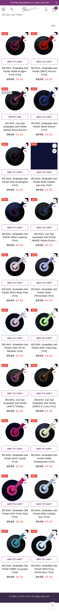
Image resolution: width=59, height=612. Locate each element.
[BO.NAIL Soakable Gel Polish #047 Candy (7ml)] (15, 432)
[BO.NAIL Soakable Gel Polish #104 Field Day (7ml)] (44, 322)
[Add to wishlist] (25, 35)
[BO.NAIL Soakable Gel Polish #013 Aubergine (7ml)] (15, 156)
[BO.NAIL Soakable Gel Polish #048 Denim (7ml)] (44, 100)
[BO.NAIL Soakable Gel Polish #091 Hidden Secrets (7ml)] (44, 156)
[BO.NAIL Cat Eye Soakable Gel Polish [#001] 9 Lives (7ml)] (44, 377)
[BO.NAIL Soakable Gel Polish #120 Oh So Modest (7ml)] (15, 322)
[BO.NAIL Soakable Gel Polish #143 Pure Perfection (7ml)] (44, 543)
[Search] (12, 9)
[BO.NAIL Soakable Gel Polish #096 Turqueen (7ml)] (15, 543)
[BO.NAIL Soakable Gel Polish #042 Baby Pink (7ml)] (15, 266)
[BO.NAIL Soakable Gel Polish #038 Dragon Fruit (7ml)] (15, 45)
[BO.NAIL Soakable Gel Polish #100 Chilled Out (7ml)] (44, 488)
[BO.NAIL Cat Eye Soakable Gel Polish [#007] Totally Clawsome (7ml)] (15, 377)
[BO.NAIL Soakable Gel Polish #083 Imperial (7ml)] (15, 211)
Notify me (15, 117)
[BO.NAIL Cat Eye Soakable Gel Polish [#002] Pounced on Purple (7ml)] (15, 100)
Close (56, 3)
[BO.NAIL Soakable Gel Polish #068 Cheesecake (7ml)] (44, 432)
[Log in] (46, 9)
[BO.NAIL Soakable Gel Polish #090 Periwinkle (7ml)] (44, 266)
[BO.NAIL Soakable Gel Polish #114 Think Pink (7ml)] (15, 488)
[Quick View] (25, 40)
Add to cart (15, 61)
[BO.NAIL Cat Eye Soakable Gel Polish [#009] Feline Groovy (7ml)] (44, 211)
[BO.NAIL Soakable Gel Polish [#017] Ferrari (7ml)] (44, 45)
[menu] (3, 9)
